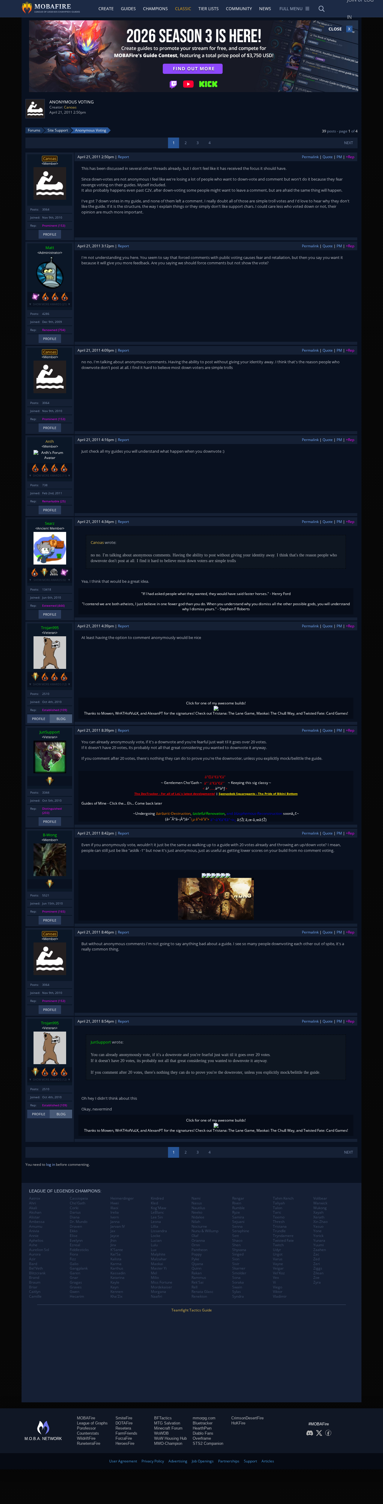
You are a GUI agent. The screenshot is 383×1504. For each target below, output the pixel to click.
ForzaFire (123, 1438)
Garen (75, 1273)
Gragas (76, 1282)
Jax (112, 1231)
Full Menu (291, 8)
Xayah (318, 1212)
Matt (49, 247)
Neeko (197, 1212)
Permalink (310, 156)
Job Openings (203, 1461)
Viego (277, 1287)
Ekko (73, 1231)
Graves (76, 1287)
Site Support (58, 130)
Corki (74, 1208)
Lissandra (159, 1231)
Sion (235, 1259)
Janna (115, 1221)
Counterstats (88, 1433)
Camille (35, 1296)
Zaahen (319, 1249)
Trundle (279, 1231)
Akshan (35, 1212)
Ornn (196, 1245)
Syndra (238, 1296)
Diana (75, 1217)
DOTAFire (124, 1423)
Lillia (154, 1226)
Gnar (74, 1277)
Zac (316, 1254)
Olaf (195, 1235)
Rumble (238, 1208)
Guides (128, 8)
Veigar (278, 1268)
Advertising (177, 1461)
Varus (277, 1259)
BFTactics (163, 1418)
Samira (238, 1217)
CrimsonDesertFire (247, 1418)
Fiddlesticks (79, 1249)
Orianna (198, 1240)
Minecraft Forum (168, 1428)
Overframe (202, 1438)
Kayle (114, 1282)
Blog (61, 718)
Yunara (319, 1240)
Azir (32, 1259)
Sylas (236, 1291)
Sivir (235, 1264)
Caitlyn (34, 1291)
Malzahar (159, 1259)
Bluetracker (202, 1423)
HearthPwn (202, 1428)
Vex (276, 1277)
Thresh (279, 1221)
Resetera (123, 1428)
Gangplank (79, 1268)
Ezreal (75, 1245)
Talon (277, 1208)
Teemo (279, 1217)
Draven (76, 1226)
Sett (235, 1235)
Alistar (34, 1217)
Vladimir (280, 1296)
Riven (236, 1203)
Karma (115, 1264)
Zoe (316, 1277)
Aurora (35, 1254)
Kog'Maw (158, 1208)
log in (50, 1164)
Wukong (320, 1208)
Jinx (113, 1245)
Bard (33, 1264)
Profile (49, 234)
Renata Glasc (202, 1291)
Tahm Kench (283, 1198)
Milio (155, 1277)
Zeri (316, 1264)
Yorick (318, 1235)
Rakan (197, 1273)
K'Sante (116, 1249)
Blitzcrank (37, 1273)
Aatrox (34, 1198)
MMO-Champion (168, 1443)
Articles (268, 1461)
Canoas (70, 107)
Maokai (157, 1264)
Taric (277, 1212)
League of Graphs (92, 1423)
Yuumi (318, 1245)
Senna (237, 1226)
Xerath (318, 1217)
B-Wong (50, 835)
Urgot (277, 1254)
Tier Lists (208, 8)
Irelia (114, 1212)
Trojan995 (50, 627)
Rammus (199, 1277)
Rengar (238, 1198)
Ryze (236, 1212)
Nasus (197, 1203)
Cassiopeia (79, 1198)
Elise (73, 1235)
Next (348, 142)
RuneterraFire (88, 1443)
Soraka (238, 1282)
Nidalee (198, 1217)
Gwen (74, 1291)
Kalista (115, 1259)
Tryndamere (283, 1235)
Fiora (74, 1254)
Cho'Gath (77, 1203)
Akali (33, 1208)
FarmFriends (126, 1433)
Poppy (197, 1254)
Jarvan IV (117, 1226)
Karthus (116, 1268)
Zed (316, 1259)
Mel (154, 1273)
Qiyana (197, 1264)
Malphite (158, 1254)
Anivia (34, 1231)
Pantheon (199, 1249)
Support (250, 1461)
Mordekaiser (161, 1287)
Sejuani (238, 1221)
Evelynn (76, 1240)
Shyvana (239, 1249)
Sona (236, 1277)
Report (123, 156)
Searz (49, 523)
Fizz (73, 1259)
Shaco (237, 1240)
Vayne (278, 1264)
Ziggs (317, 1268)
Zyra (317, 1282)
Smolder (239, 1273)
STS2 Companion (208, 1443)
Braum (34, 1282)
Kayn (114, 1287)
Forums (34, 130)
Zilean (318, 1273)
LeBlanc (157, 1212)
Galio (74, 1264)
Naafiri (156, 1296)
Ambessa (37, 1221)
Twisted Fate (283, 1240)
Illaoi (114, 1208)
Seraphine (240, 1231)
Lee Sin (157, 1217)
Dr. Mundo (78, 1221)
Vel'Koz (279, 1273)
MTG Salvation (167, 1423)
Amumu (35, 1226)
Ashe (33, 1245)
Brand (34, 1277)
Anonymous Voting (90, 130)
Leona (156, 1221)
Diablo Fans (203, 1433)
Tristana (280, 1226)
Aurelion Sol (39, 1249)
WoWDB (161, 1433)
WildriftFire (86, 1438)
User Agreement (123, 1461)
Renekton (199, 1296)
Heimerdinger (122, 1198)
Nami (196, 1198)
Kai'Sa (115, 1254)
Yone (317, 1231)
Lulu (154, 1245)
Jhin (113, 1240)
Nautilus (198, 1208)
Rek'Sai (197, 1282)
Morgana (158, 1291)
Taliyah (279, 1203)
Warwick (320, 1203)
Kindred (157, 1198)
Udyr (277, 1249)
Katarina (117, 1277)
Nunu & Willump (205, 1231)
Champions (155, 8)
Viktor (277, 1291)
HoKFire (238, 1423)
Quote (328, 156)
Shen (236, 1245)
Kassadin (117, 1273)
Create (106, 8)
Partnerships (228, 1461)
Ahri (32, 1203)
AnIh (49, 441)
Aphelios (36, 1240)
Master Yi (159, 1268)
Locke (155, 1235)
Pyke (195, 1259)
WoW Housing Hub (170, 1438)
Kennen (116, 1291)
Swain (237, 1287)
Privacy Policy (153, 1461)
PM (339, 156)
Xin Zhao (320, 1221)
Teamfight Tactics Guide (191, 1310)
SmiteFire (123, 1418)
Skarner (238, 1268)
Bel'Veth (36, 1268)
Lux (153, 1249)
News (265, 8)
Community (239, 8)
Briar (33, 1287)
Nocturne (199, 1226)
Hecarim (77, 1296)
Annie (34, 1235)
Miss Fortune (161, 1282)
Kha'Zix (116, 1296)
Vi (274, 1282)
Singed (238, 1254)
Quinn (196, 1268)
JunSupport (49, 732)
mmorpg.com (204, 1418)
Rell (194, 1287)
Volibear (320, 1198)
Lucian (156, 1240)
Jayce (114, 1235)
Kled (154, 1203)
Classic (183, 8)
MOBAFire (86, 1418)
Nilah (196, 1221)
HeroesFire (124, 1443)
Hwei (114, 1203)
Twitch (278, 1245)
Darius (75, 1212)
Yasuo (318, 1226)
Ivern (114, 1217)
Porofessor (86, 1428)
